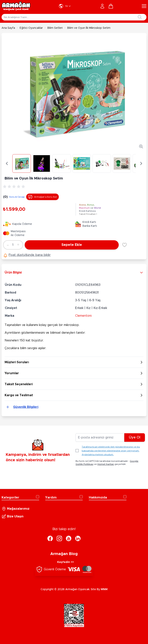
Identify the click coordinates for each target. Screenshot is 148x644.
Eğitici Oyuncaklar (31, 28)
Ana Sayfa (8, 28)
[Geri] (7, 163)
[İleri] (141, 163)
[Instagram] (59, 538)
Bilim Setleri (55, 28)
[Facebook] (50, 538)
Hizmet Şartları (105, 464)
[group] (14, 186)
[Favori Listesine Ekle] (124, 245)
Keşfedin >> (65, 562)
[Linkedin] (78, 538)
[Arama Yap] (139, 17)
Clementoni (83, 315)
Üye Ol (134, 437)
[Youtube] (68, 538)
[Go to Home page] (16, 6)
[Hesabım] (102, 6)
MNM (104, 589)
